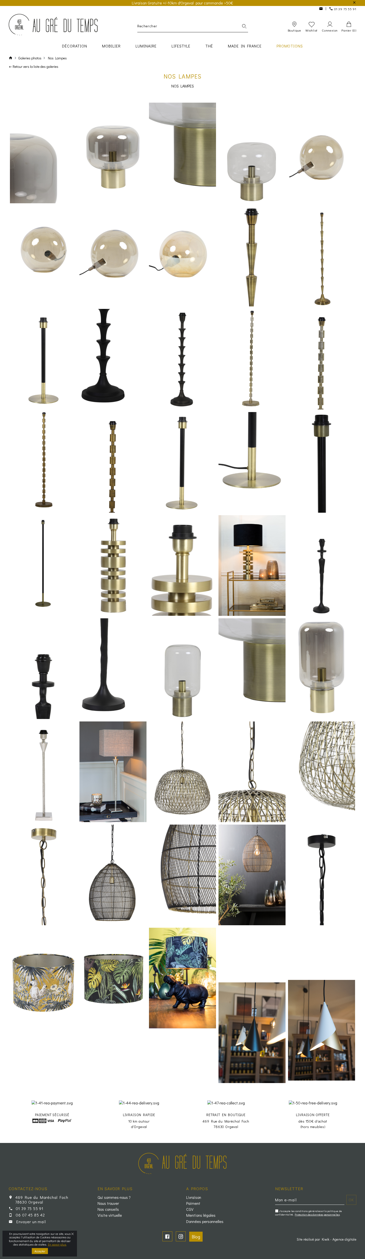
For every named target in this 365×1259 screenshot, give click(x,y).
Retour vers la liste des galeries (35, 66)
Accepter (40, 1251)
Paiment (193, 1203)
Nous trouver (108, 1203)
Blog (196, 1237)
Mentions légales (201, 1215)
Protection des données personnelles (317, 1214)
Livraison (193, 1197)
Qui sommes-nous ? (114, 1197)
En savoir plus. (57, 1244)
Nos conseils (108, 1209)
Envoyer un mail (31, 1221)
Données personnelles (204, 1221)
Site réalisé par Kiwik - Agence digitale (326, 1239)
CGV (189, 1209)
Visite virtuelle (110, 1215)
